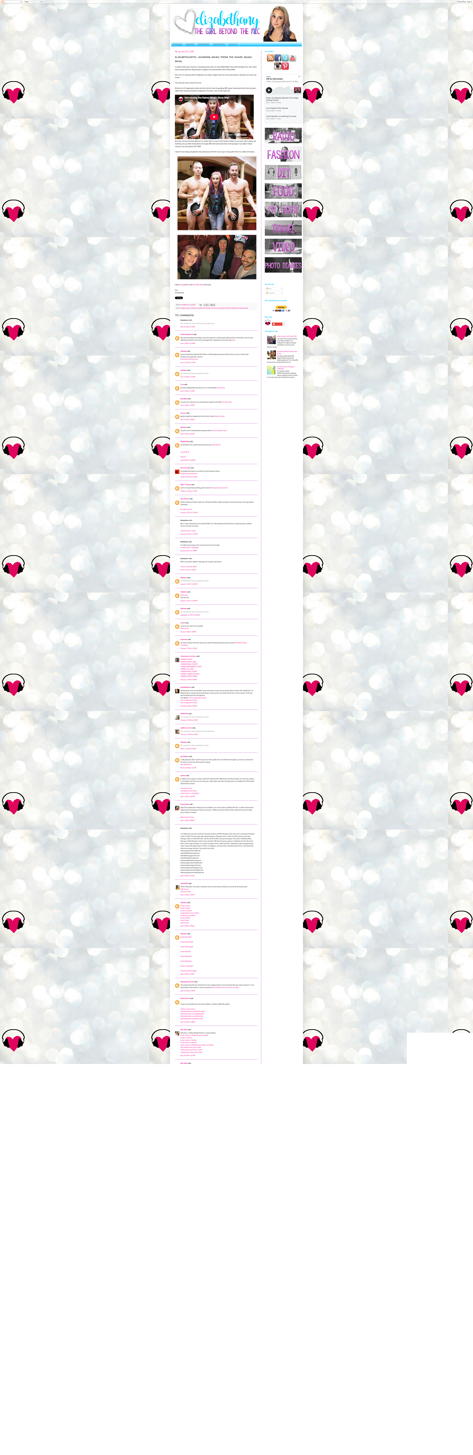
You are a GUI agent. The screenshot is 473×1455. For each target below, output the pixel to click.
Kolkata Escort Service (187, 817)
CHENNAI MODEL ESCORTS (188, 671)
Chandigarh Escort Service (188, 791)
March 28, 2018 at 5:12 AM (188, 768)
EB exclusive (177, 44)
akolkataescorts (186, 728)
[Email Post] (200, 305)
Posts (269, 289)
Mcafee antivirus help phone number (200, 1364)
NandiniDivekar (185, 687)
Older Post (253, 1409)
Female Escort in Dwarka (188, 1107)
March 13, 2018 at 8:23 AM (188, 749)
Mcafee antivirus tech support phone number (214, 1355)
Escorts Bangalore (186, 937)
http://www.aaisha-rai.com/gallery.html (192, 1014)
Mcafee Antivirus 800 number (202, 1376)
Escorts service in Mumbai (188, 1040)
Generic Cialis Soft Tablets (188, 566)
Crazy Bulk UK (184, 452)
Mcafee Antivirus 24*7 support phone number (229, 1379)
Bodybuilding (184, 441)
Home (216, 1409)
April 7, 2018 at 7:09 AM (187, 926)
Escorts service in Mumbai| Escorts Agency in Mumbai (196, 1045)
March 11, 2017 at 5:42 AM (188, 570)
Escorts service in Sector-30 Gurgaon (191, 1117)
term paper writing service (219, 488)
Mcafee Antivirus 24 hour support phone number (226, 1376)
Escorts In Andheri (186, 911)
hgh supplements (186, 764)
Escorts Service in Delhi (187, 1109)
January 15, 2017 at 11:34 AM (189, 534)
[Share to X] (209, 305)
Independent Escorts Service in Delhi (192, 1076)
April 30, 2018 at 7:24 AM (187, 1211)
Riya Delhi (183, 1029)
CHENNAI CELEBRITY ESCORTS (190, 674)
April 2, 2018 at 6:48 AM (187, 820)
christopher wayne (185, 308)
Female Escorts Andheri (187, 915)
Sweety (183, 1219)
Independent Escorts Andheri (189, 913)
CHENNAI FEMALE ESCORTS (189, 664)
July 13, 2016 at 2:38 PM (187, 405)
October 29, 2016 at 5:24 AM (188, 477)
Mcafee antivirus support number (190, 1347)
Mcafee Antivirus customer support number (199, 1350)
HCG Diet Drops (227, 402)
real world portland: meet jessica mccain (287, 352)
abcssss (183, 413)
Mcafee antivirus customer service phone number (201, 1362)
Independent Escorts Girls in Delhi (191, 1050)
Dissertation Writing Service (189, 359)
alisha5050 (184, 883)
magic (223, 308)
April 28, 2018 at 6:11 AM (187, 1055)
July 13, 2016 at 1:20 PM (187, 391)
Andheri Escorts (185, 906)
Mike (187, 284)
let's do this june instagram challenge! (285, 368)
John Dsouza (184, 499)
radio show (190, 44)
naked (233, 308)
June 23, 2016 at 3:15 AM (187, 377)
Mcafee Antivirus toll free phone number (198, 1369)
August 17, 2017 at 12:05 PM (188, 601)
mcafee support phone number (226, 1347)
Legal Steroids (215, 445)
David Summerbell (186, 334)
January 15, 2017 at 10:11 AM (189, 512)
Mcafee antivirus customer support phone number (232, 1357)
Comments (271, 293)
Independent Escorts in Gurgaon (190, 1081)
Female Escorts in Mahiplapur (189, 547)
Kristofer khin (185, 468)
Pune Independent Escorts (197, 698)
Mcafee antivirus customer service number (230, 1362)
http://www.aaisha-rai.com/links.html (191, 1018)
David (233, 340)
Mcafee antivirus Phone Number (190, 1352)
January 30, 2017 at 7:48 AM (188, 551)
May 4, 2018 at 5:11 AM (187, 1334)
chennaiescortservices (188, 656)
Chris (181, 284)
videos (246, 308)
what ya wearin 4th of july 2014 (286, 336)
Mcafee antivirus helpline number (199, 1367)
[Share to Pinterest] (214, 305)
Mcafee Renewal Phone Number (205, 1379)
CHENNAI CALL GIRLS (187, 669)
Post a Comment (183, 1404)
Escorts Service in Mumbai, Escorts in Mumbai (194, 1035)
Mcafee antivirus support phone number (213, 1352)
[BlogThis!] (207, 305)
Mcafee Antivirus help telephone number (231, 1374)
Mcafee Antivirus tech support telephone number (208, 1371)
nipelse (183, 775)
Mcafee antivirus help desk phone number (225, 1364)
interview (218, 308)
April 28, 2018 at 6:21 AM (187, 1096)
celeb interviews (219, 44)
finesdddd (183, 399)
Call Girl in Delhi (185, 891)
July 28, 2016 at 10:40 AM (187, 460)
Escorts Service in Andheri (188, 1073)
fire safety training (186, 509)
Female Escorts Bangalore (188, 971)
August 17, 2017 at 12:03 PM (188, 584)
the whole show (198, 284)
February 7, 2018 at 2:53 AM (188, 648)
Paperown (183, 639)
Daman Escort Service (187, 1225)
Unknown (183, 351)
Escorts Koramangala (186, 942)
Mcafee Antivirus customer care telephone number (201, 1374)
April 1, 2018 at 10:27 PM (187, 796)
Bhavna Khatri (185, 1390)
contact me (233, 44)
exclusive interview (211, 308)
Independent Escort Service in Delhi (191, 1093)
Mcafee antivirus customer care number (215, 1359)
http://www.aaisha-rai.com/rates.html (191, 1016)
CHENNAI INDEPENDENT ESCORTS (191, 666)
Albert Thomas (185, 484)
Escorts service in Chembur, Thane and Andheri (195, 1162)
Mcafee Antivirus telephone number (222, 1369)
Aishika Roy (184, 713)
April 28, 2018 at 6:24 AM (187, 1175)
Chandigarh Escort (186, 788)
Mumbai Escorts (210, 1395)
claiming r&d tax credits (188, 531)
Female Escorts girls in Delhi (189, 1129)
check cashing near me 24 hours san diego (225, 987)
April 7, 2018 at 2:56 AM (187, 895)
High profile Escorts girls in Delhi (190, 1047)
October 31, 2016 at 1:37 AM (188, 491)
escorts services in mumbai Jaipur (190, 1071)
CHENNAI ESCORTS (186, 659)
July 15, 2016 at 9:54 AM (187, 419)
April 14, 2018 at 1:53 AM (187, 991)
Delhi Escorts (184, 628)
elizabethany (193, 308)
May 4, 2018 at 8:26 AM (187, 1382)
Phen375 (183, 457)
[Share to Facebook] (212, 305)
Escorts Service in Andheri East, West (191, 1153)
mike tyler (228, 308)
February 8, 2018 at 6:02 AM (188, 706)
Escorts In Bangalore (186, 966)
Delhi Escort (184, 595)
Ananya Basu (184, 804)
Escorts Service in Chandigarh (189, 793)
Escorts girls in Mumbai (187, 1066)
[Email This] (204, 305)
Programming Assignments (188, 473)
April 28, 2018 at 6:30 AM (187, 1192)
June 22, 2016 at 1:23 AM (187, 362)
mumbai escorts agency (187, 1009)
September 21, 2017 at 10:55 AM (190, 615)
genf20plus (184, 756)
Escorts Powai (184, 920)
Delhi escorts (184, 1208)
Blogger (244, 1426)
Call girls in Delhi (185, 1086)
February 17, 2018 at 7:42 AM (189, 734)
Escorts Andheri (185, 908)
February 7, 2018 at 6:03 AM (188, 679)
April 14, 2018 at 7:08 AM (187, 1022)
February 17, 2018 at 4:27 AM (189, 720)
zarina (182, 623)
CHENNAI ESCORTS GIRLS (188, 662)
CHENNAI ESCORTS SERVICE (189, 676)
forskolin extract (220, 416)
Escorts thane (184, 923)
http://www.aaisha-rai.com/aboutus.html (192, 1011)
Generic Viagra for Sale (219, 430)
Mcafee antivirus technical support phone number (201, 1357)
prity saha (183, 1200)
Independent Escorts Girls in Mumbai (192, 1069)
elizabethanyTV (203, 44)
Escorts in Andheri (186, 1038)
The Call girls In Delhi (187, 1090)
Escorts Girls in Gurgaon (187, 1078)
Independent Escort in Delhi (189, 1083)
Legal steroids (220, 388)
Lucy (182, 384)
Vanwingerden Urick (187, 982)
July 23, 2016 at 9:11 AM (187, 434)
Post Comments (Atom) (190, 1413)
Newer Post (179, 1409)
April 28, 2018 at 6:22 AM (187, 1134)
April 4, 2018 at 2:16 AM (187, 876)
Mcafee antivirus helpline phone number (223, 1367)
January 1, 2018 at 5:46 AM (188, 632)
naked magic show (240, 308)
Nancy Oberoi (185, 998)
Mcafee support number (208, 1347)
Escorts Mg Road (185, 951)
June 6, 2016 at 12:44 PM (187, 343)
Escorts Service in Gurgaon (188, 1088)
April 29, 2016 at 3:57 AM (187, 327)
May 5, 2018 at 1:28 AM (187, 1399)
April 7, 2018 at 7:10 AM (187, 974)
